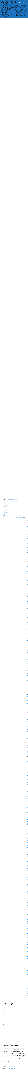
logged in (11, 1048)
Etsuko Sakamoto (8, 1006)
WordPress (5, 1070)
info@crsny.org (20, 1058)
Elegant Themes (13, 1068)
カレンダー (27, 719)
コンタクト (27, 550)
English (4, 515)
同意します (22, 2)
